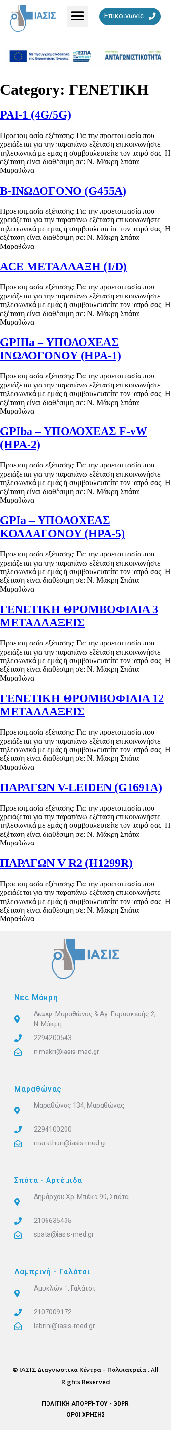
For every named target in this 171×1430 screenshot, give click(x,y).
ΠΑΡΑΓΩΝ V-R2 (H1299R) (66, 863)
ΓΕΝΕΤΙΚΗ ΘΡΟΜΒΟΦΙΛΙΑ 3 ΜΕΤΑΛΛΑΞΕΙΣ (79, 616)
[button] (77, 16)
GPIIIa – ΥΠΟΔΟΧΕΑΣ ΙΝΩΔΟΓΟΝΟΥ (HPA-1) (60, 349)
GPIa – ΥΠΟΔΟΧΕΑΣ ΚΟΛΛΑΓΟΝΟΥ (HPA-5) (62, 527)
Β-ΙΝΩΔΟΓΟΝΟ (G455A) (63, 191)
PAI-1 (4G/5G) (35, 115)
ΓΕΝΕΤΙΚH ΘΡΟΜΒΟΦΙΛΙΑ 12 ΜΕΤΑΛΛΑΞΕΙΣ (82, 705)
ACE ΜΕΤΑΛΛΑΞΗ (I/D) (63, 266)
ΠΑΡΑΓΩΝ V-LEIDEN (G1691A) (81, 787)
